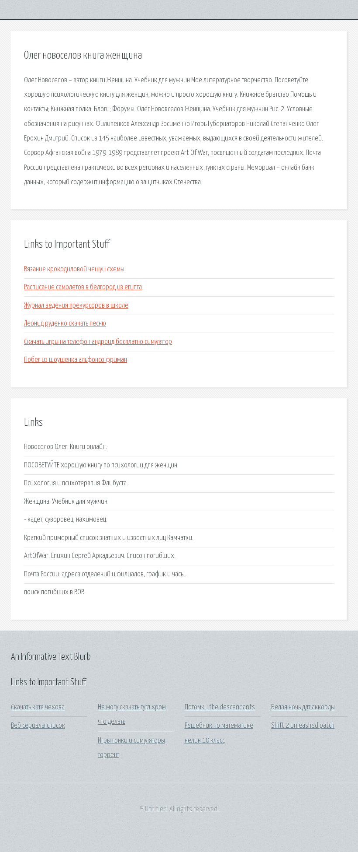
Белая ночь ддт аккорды (303, 707)
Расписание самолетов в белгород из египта (83, 287)
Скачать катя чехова (38, 707)
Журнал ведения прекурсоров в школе (76, 305)
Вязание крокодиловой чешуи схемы (74, 269)
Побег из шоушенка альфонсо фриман (75, 360)
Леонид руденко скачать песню (65, 323)
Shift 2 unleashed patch (302, 725)
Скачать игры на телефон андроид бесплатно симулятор (98, 342)
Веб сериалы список (38, 725)
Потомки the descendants (220, 707)
